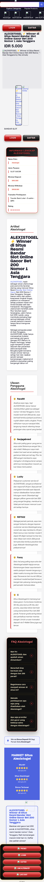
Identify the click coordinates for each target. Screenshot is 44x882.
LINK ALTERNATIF (23, 868)
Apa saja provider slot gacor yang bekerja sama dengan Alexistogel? (20, 721)
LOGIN (12, 28)
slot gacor (22, 881)
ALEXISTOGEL (16, 282)
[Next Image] (40, 69)
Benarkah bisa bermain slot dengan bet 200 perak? (18, 672)
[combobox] (19, 4)
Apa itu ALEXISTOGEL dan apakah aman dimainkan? (19, 655)
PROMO (23, 848)
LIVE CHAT (23, 875)
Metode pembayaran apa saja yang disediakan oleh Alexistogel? (18, 703)
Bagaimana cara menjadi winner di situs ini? (19, 687)
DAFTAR (32, 28)
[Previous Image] (4, 69)
